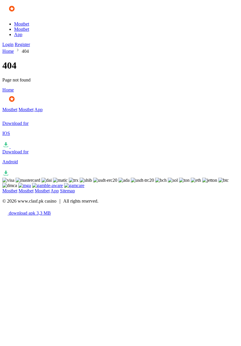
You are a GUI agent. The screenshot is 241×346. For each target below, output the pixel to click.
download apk (29, 213)
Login (8, 44)
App (18, 34)
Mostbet (21, 23)
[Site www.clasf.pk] (19, 13)
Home (8, 51)
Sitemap (67, 190)
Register (22, 44)
